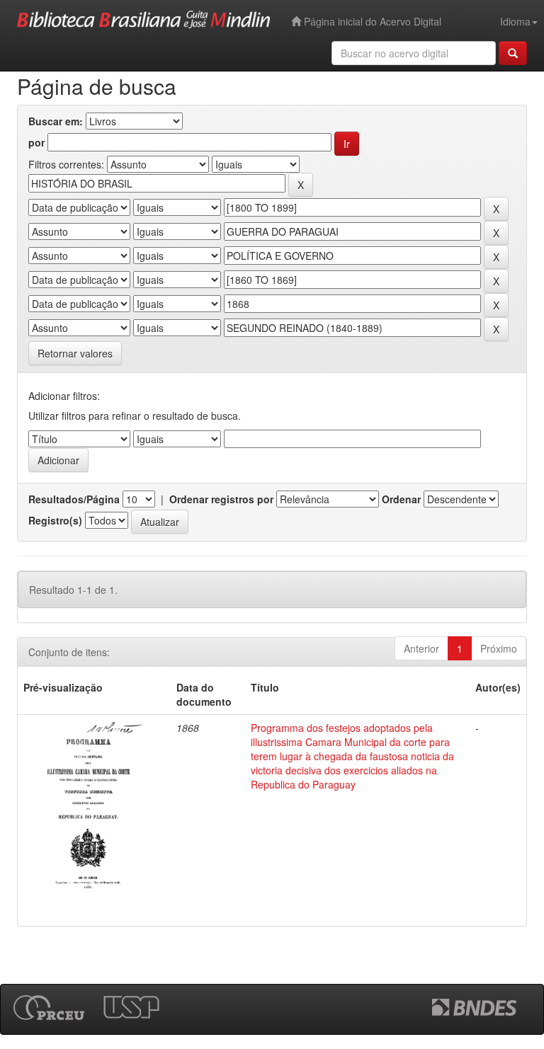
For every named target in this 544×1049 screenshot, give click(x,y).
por (36, 142)
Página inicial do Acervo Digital (371, 21)
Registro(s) (55, 520)
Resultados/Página (74, 499)
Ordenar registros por (221, 499)
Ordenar (401, 499)
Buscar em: (55, 121)
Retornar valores (75, 353)
